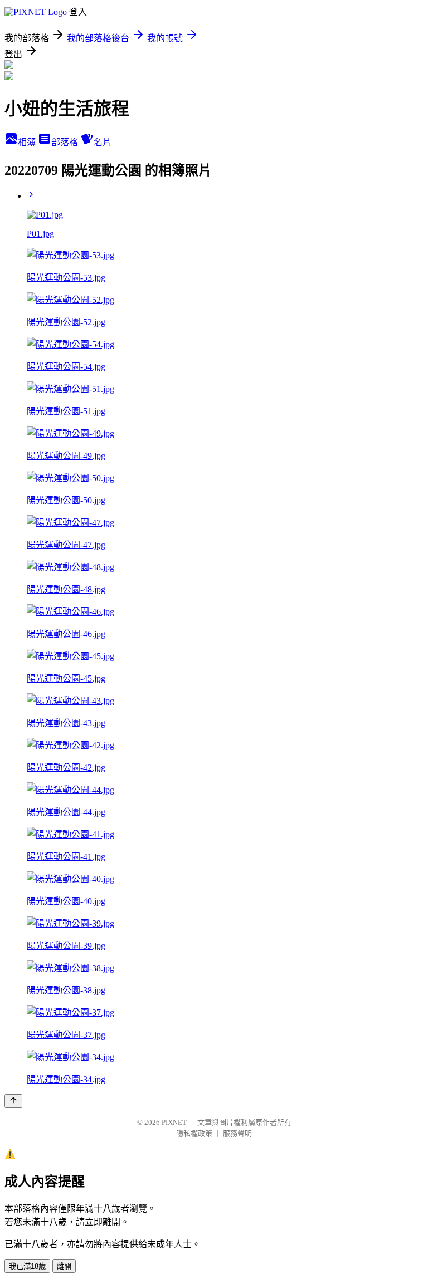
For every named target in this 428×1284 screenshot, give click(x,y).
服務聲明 (237, 1133)
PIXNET (174, 1122)
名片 (102, 142)
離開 (64, 1266)
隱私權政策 (194, 1133)
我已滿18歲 (27, 1266)
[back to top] (13, 1101)
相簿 (28, 142)
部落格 (65, 142)
